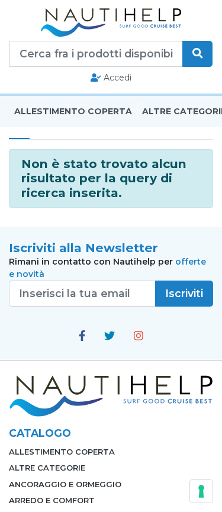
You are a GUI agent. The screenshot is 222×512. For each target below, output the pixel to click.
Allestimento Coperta (73, 111)
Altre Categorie (47, 467)
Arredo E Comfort (52, 500)
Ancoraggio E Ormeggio (65, 484)
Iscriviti (184, 293)
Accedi (116, 77)
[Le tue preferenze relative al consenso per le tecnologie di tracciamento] (201, 491)
